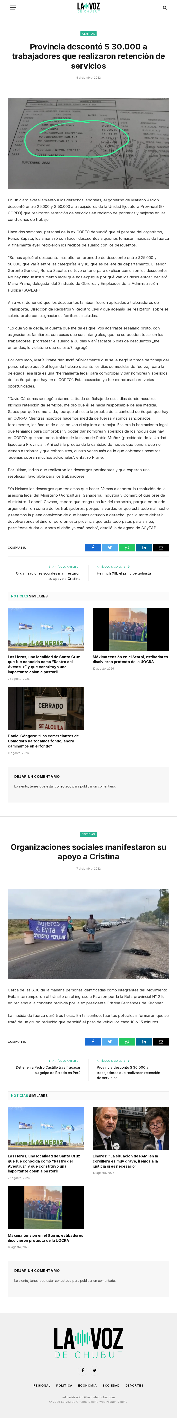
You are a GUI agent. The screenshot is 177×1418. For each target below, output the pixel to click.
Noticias (88, 834)
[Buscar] (164, 7)
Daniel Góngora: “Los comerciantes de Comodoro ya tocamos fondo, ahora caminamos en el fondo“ (43, 741)
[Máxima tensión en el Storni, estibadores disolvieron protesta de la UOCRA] (131, 629)
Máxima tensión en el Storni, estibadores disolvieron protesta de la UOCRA (130, 659)
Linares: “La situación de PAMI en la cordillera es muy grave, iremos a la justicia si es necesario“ (125, 1161)
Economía (87, 1385)
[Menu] (13, 7)
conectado (63, 786)
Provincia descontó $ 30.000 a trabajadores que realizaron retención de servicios (128, 1072)
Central (88, 33)
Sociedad (111, 1385)
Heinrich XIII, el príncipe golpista (124, 573)
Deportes (134, 1385)
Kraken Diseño (116, 1401)
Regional (41, 1385)
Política (64, 1385)
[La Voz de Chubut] (88, 7)
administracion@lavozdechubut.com (88, 1397)
